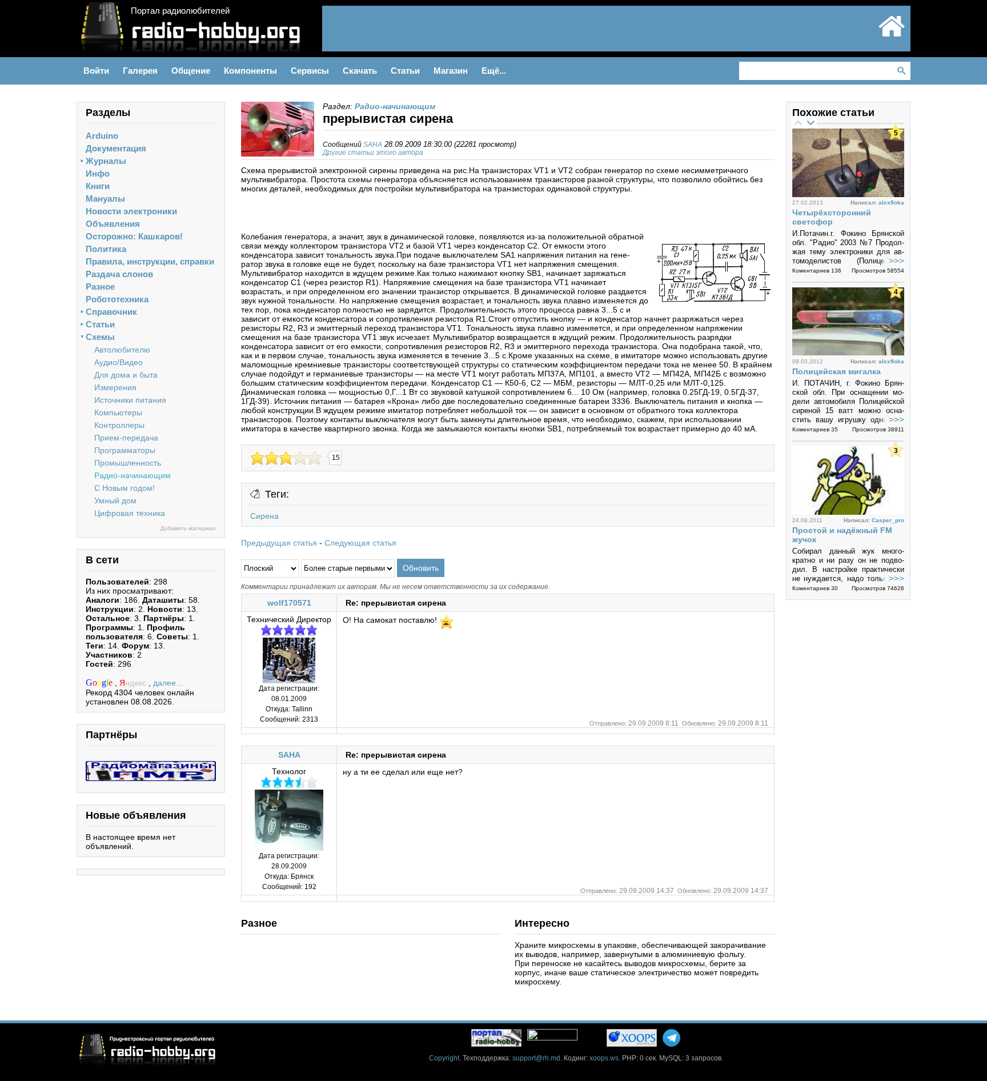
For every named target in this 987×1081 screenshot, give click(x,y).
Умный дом (115, 500)
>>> (896, 261)
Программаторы (124, 450)
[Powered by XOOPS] (632, 1038)
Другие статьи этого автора (373, 153)
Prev (798, 122)
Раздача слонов (119, 274)
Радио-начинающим (132, 475)
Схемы (100, 337)
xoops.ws (604, 1058)
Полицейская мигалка (836, 371)
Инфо (98, 173)
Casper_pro (888, 520)
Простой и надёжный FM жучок (842, 535)
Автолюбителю (122, 349)
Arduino (102, 136)
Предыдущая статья (279, 542)
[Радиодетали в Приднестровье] (151, 765)
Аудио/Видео (118, 362)
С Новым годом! (124, 488)
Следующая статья (360, 542)
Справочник (111, 312)
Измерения (115, 387)
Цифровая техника (129, 513)
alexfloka (891, 202)
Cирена (264, 516)
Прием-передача (126, 437)
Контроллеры (119, 425)
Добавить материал (188, 528)
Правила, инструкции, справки (150, 261)
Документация (116, 148)
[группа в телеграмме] (671, 1038)
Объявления (113, 224)
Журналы (106, 161)
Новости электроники (131, 211)
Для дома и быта (126, 374)
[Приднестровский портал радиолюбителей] (891, 35)
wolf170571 (289, 602)
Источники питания (130, 400)
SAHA (372, 145)
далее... (168, 682)
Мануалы (105, 198)
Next (810, 122)
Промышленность (127, 462)
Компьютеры (118, 412)
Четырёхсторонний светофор (831, 217)
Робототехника (117, 299)
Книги (98, 186)
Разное (100, 286)
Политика (106, 249)
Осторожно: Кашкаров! (134, 236)
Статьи (100, 324)
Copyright (444, 1058)
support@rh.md (536, 1058)
